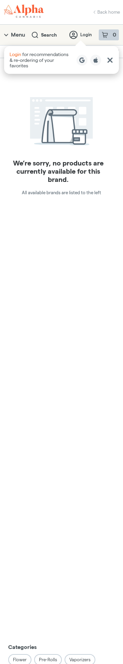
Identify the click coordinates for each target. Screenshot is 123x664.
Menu (18, 35)
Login (86, 34)
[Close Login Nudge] (110, 60)
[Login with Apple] (95, 60)
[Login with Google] (82, 60)
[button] (61, 60)
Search (49, 35)
